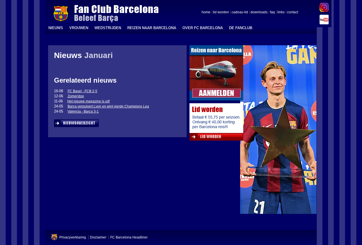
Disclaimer (98, 237)
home (206, 12)
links (281, 12)
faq (272, 12)
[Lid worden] (216, 123)
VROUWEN (78, 28)
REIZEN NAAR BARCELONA (151, 28)
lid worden (221, 12)
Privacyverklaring (72, 237)
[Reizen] (216, 74)
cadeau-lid (240, 12)
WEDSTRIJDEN (107, 28)
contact (292, 12)
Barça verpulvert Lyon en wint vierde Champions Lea (108, 106)
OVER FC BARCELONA (202, 28)
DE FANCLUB (240, 28)
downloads (259, 12)
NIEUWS (55, 28)
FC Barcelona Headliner (129, 237)
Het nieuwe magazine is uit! (88, 101)
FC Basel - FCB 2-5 (82, 91)
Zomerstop (76, 96)
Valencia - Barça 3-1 (83, 111)
